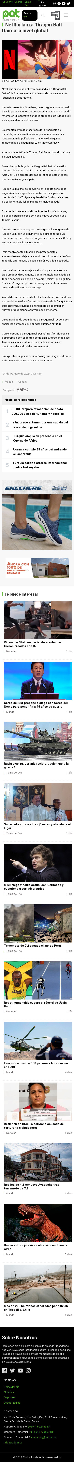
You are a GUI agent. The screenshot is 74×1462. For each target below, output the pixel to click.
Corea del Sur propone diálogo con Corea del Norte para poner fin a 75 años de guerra (36, 704)
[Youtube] (64, 3)
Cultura (22, 381)
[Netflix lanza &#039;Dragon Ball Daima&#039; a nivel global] (37, 59)
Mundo (9, 381)
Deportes (9, 1397)
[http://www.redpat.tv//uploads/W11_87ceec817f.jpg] (38, 802)
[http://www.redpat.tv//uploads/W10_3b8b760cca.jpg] (38, 863)
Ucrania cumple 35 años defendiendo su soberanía (40, 452)
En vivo (27, 13)
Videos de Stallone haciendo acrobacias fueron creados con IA (33, 644)
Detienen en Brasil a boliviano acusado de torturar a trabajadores (34, 1125)
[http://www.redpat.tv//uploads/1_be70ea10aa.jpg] (38, 1223)
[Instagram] (54, 3)
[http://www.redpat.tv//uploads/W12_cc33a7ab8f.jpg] (38, 741)
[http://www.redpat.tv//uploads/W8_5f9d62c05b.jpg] (38, 980)
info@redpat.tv (13, 1442)
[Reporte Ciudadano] (56, 15)
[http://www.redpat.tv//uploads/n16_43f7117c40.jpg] (38, 1162)
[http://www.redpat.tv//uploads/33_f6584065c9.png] (38, 1284)
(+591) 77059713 (42, 1431)
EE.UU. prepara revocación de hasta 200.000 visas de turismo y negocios (38, 411)
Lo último (8, 1)
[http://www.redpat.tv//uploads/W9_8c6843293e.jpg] (38, 923)
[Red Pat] (11, 14)
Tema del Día (14, 772)
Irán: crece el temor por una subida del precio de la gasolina (40, 425)
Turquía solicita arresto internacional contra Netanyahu (40, 465)
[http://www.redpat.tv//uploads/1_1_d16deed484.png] (38, 1102)
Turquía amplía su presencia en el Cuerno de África (37, 438)
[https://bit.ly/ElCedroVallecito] (37, 568)
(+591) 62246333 (39, 1426)
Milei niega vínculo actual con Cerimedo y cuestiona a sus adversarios (34, 886)
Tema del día (11, 1386)
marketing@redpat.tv (44, 1437)
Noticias (11, 651)
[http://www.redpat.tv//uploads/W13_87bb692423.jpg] (38, 681)
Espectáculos (12, 1402)
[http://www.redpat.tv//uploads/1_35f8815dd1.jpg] (38, 620)
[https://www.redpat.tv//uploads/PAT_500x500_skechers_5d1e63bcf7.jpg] (37, 515)
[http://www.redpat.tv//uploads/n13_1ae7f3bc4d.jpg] (38, 1041)
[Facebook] (59, 3)
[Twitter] (68, 3)
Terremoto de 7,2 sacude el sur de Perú (32, 945)
